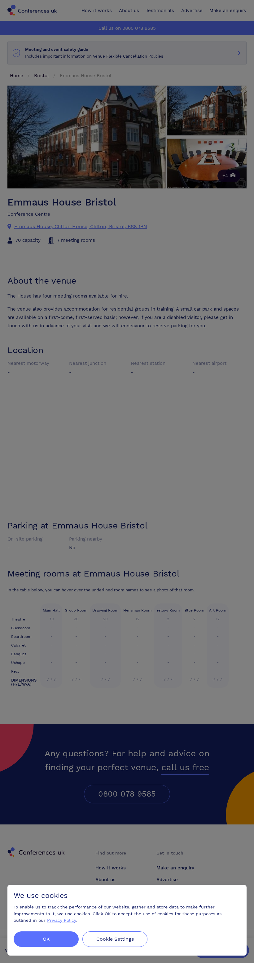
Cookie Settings (115, 939)
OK (46, 939)
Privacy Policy (61, 920)
